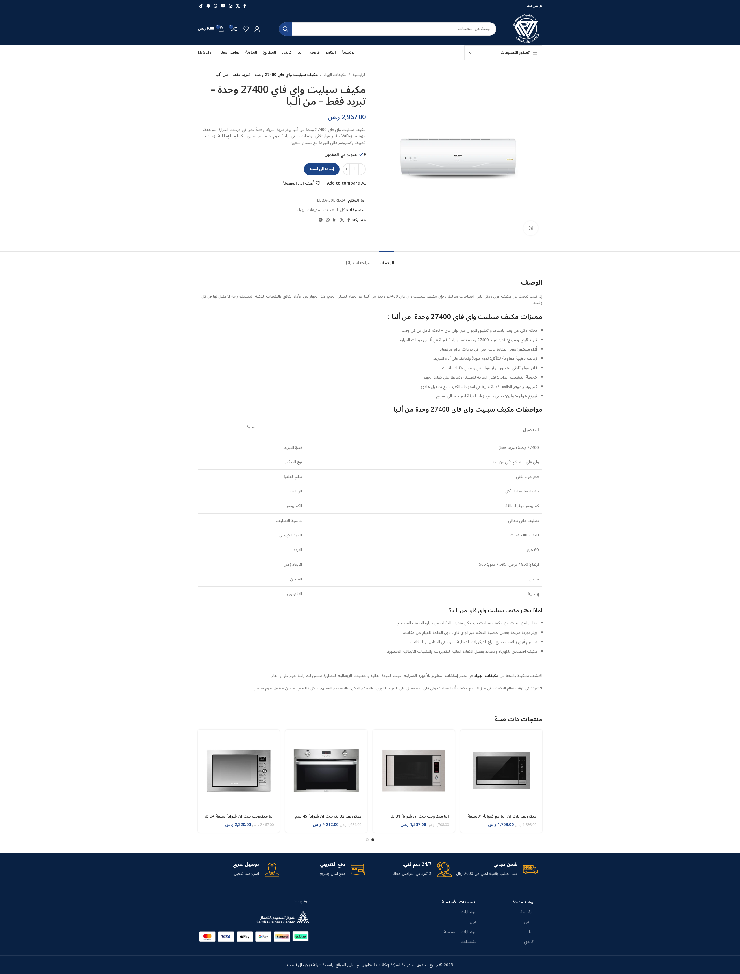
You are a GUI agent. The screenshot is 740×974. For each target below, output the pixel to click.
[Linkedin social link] (334, 220)
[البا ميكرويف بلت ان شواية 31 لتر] (413, 770)
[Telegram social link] (320, 220)
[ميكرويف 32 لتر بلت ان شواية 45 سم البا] (326, 770)
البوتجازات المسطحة (461, 932)
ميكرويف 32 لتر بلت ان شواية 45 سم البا (328, 819)
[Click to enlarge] (530, 228)
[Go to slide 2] (367, 839)
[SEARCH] (285, 29)
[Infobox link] (497, 869)
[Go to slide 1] (372, 839)
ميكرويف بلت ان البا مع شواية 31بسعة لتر (502, 819)
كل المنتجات (334, 210)
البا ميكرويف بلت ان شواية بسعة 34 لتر (239, 816)
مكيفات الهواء (335, 75)
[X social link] (238, 6)
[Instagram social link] (230, 6)
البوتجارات (469, 912)
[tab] (386, 260)
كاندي (529, 942)
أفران (474, 922)
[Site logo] (527, 28)
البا (531, 932)
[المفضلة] (245, 29)
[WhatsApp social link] (215, 6)
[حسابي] (257, 29)
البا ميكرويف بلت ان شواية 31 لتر (419, 816)
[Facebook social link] (245, 6)
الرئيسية (359, 75)
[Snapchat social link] (208, 6)
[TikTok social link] (201, 6)
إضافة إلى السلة (322, 169)
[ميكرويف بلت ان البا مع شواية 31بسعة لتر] (501, 770)
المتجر (529, 922)
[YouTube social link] (223, 6)
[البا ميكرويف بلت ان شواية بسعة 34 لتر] (238, 770)
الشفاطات (469, 942)
